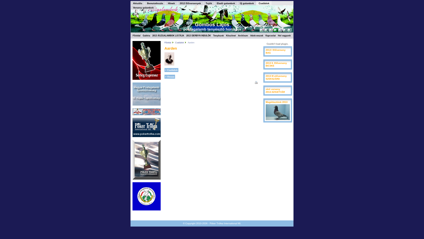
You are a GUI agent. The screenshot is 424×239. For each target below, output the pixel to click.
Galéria (146, 35)
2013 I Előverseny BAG (276, 51)
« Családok (171, 70)
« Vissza (169, 76)
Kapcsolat (270, 35)
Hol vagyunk (284, 35)
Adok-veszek (256, 35)
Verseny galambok (143, 7)
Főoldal (136, 35)
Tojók (209, 3)
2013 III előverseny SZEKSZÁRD (276, 77)
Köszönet (231, 35)
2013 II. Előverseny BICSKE (276, 64)
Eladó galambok (226, 3)
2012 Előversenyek (190, 3)
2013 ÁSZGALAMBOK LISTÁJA (168, 35)
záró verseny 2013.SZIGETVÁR (275, 90)
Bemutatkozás (155, 3)
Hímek (171, 3)
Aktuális (137, 3)
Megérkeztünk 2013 (277, 102)
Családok (264, 3)
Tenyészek (218, 35)
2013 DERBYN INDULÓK (198, 35)
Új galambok (247, 3)
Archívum (243, 35)
